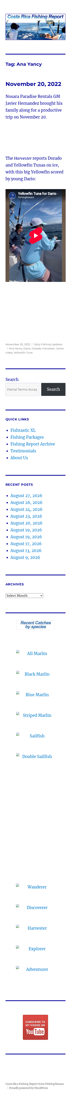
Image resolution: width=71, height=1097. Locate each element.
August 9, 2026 (25, 557)
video (9, 352)
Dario (27, 348)
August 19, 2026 (26, 530)
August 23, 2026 (26, 516)
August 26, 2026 (26, 502)
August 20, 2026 (26, 523)
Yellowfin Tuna (23, 352)
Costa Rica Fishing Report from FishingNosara (35, 1084)
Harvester (48, 348)
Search (12, 379)
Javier (60, 348)
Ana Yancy (15, 348)
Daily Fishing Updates (48, 344)
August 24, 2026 (26, 509)
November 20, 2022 (33, 84)
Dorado (36, 348)
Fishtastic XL (23, 430)
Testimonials (23, 450)
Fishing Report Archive (32, 444)
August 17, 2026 (26, 543)
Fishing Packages (27, 437)
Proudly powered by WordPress (28, 1088)
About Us (19, 457)
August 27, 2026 (26, 495)
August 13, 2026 (25, 550)
